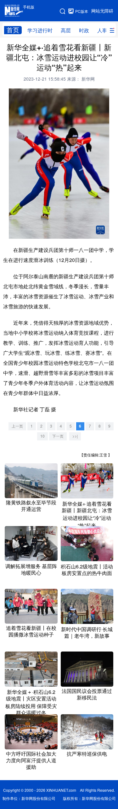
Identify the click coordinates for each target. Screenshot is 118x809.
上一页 (17, 426)
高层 (66, 30)
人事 (102, 30)
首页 (13, 30)
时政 (84, 30)
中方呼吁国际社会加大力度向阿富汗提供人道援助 (31, 760)
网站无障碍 (102, 11)
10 (42, 436)
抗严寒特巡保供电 (87, 753)
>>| (75, 436)
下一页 (58, 436)
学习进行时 (40, 30)
